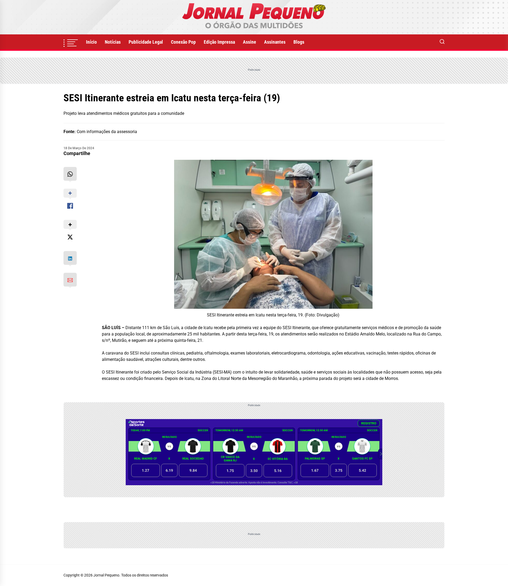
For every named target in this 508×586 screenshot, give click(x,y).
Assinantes (274, 42)
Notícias (113, 42)
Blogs (298, 42)
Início (91, 42)
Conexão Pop (183, 42)
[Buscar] (442, 42)
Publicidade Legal (146, 42)
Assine (249, 42)
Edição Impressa (219, 42)
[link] (254, 17)
